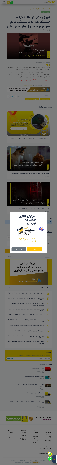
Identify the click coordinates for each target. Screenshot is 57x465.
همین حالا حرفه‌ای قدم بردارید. (28, 243)
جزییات (34, 249)
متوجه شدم (19, 249)
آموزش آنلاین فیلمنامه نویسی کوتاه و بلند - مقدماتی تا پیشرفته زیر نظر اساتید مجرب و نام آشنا (26, 240)
